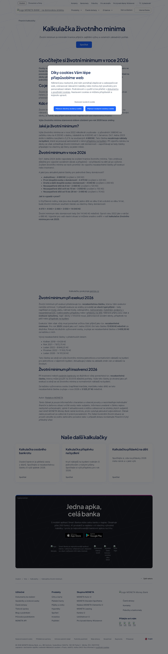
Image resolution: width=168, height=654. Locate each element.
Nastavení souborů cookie (85, 102)
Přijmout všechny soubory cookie (69, 109)
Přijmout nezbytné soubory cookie (100, 109)
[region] (85, 90)
